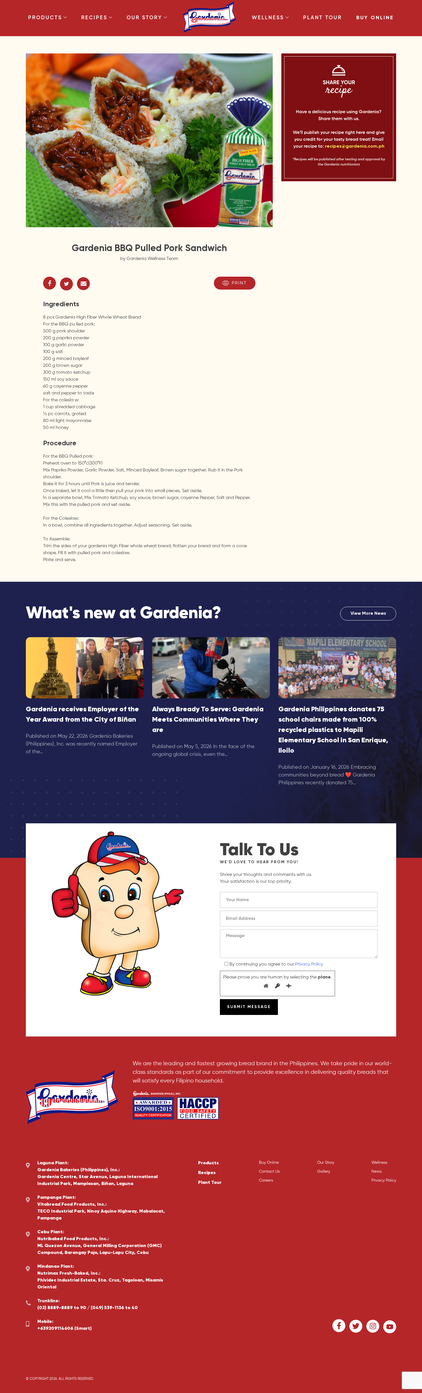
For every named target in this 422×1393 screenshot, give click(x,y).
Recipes (94, 17)
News (376, 1171)
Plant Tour (322, 17)
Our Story (144, 17)
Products (45, 17)
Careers (266, 1180)
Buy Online (375, 17)
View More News (368, 613)
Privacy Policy (309, 964)
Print (239, 283)
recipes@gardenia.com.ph (354, 146)
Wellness (268, 17)
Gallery (323, 1171)
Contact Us (269, 1171)
